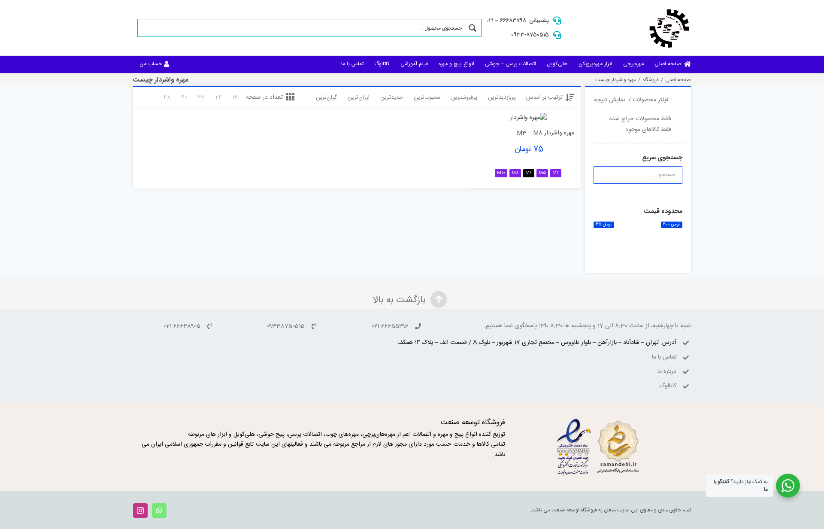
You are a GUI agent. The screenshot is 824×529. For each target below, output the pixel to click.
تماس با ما (664, 357)
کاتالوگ (667, 386)
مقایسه (555, 113)
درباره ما (666, 372)
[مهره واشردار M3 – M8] (528, 118)
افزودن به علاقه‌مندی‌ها (490, 110)
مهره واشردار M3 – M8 (545, 133)
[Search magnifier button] (473, 28)
